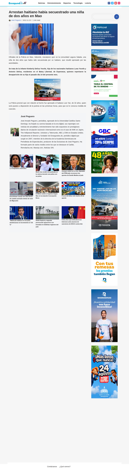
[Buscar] (116, 16)
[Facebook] (109, 3)
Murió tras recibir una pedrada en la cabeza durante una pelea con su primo (47, 174)
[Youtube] (115, 3)
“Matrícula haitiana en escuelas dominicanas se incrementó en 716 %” (21, 222)
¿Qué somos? (64, 467)
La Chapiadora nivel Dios (18, 168)
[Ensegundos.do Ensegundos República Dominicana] (17, 3)
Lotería (88, 3)
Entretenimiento (54, 3)
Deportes (67, 3)
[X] (112, 3)
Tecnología (77, 3)
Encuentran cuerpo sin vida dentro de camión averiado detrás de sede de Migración (21, 198)
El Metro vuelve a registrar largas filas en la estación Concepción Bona (46, 196)
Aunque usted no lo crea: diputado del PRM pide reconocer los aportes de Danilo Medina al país (73, 173)
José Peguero (16, 20)
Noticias (41, 3)
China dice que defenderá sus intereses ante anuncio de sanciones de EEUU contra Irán (72, 222)
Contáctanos (52, 467)
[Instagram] (119, 3)
